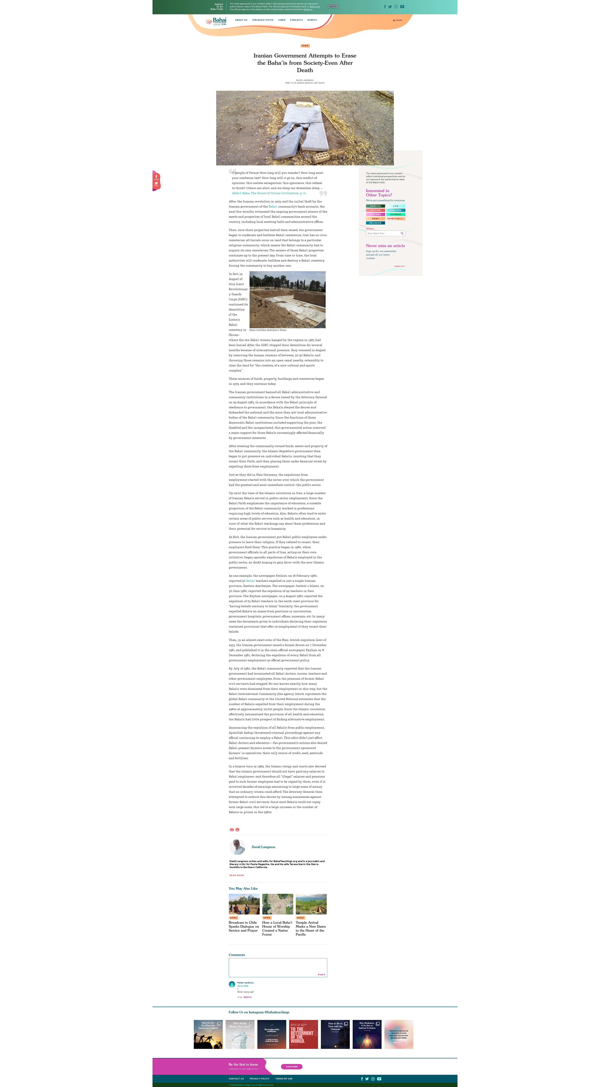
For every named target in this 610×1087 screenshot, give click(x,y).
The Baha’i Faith (262, 20)
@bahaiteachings (277, 1012)
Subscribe (292, 1066)
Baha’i (273, 206)
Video (281, 20)
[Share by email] (233, 829)
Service (375, 206)
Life (396, 206)
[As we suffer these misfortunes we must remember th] (271, 1034)
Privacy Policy (260, 1078)
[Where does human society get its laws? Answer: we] (240, 1034)
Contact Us (236, 1078)
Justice (375, 210)
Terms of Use (283, 1078)
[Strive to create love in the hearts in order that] (400, 1034)
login (398, 20)
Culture (396, 210)
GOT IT (332, 6)
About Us (241, 20)
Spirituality (396, 218)
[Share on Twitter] (156, 183)
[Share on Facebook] (157, 176)
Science (395, 214)
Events (312, 20)
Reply (248, 997)
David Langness (263, 847)
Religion (375, 222)
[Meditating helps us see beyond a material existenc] (368, 1034)
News (305, 45)
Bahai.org (315, 6)
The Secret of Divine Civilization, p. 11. (278, 193)
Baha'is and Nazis (315, 83)
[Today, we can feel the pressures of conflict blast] (208, 1034)
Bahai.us (308, 9)
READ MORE (237, 875)
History (375, 214)
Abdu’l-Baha (240, 193)
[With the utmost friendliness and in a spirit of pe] (305, 1034)
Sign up (399, 266)
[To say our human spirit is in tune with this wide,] (337, 1034)
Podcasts (296, 20)
